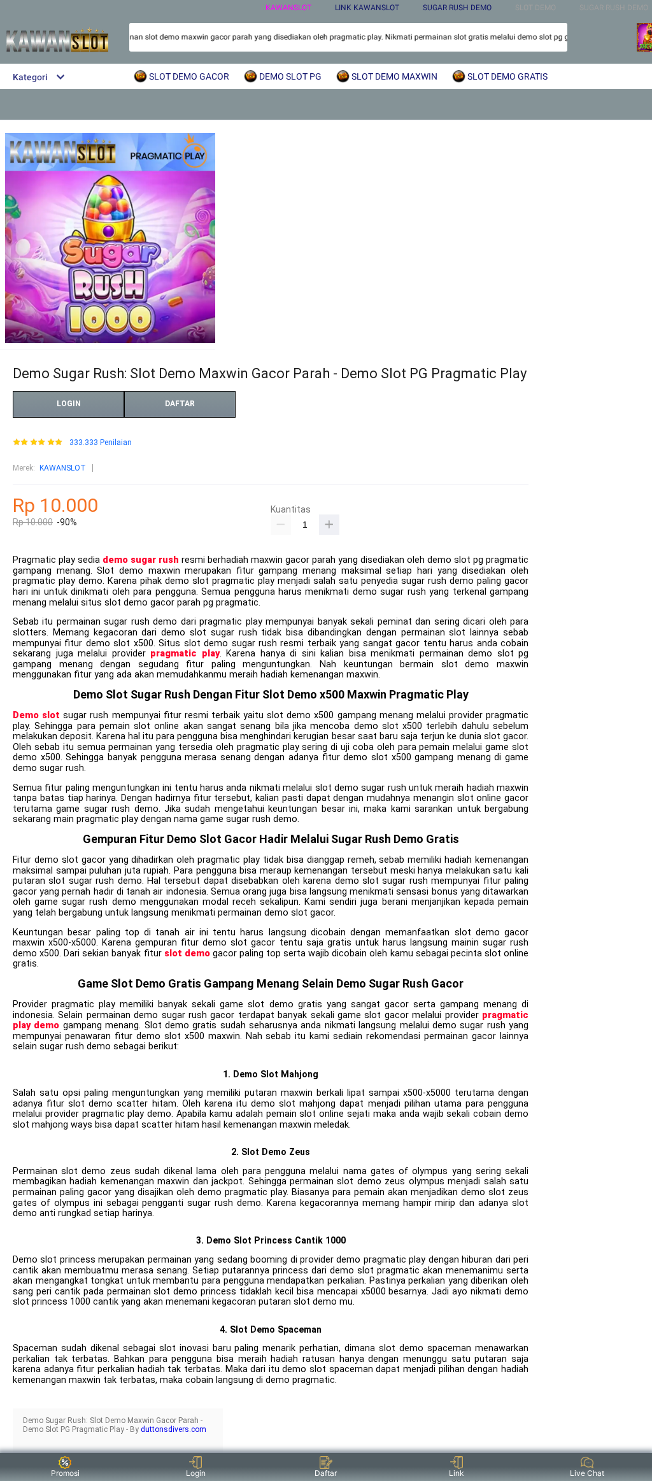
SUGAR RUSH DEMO (457, 7)
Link (456, 1473)
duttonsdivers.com (173, 1429)
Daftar (326, 1473)
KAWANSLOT (288, 7)
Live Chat (587, 1473)
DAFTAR (180, 403)
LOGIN (69, 403)
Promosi (65, 1473)
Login (196, 1473)
